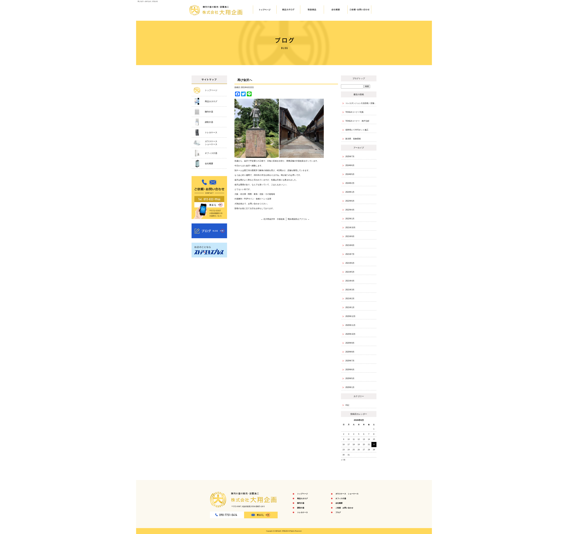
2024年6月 (349, 165)
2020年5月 (349, 378)
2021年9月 (349, 236)
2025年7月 (349, 156)
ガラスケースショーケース (211, 142)
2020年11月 (350, 325)
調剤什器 (209, 122)
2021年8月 (349, 245)
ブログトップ (358, 78)
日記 (347, 405)
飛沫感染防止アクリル (298, 219)
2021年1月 (349, 307)
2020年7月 (349, 361)
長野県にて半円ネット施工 (356, 130)
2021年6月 (349, 263)
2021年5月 (349, 272)
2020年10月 (350, 334)
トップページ (265, 9)
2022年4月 (349, 210)
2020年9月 (349, 343)
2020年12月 (350, 316)
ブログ (209, 230)
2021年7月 (349, 254)
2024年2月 (349, 183)
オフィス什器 (211, 153)
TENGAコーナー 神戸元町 (357, 121)
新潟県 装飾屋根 (353, 139)
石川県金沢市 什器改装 (273, 219)
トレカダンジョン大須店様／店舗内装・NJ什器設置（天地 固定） (360, 103)
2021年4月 (349, 281)
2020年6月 (349, 369)
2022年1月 (349, 219)
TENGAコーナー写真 (354, 112)
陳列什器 (312, 9)
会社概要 (336, 9)
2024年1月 (349, 192)
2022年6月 (349, 201)
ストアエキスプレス (209, 250)
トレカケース (211, 132)
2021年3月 (349, 290)
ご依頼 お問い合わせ (359, 9)
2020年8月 (349, 352)
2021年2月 (349, 298)
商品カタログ (288, 9)
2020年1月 (349, 387)
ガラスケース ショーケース (347, 494)
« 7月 (343, 460)
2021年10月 (350, 227)
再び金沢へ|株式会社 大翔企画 (148, 1)
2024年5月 (349, 174)
